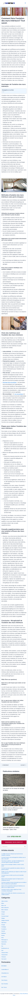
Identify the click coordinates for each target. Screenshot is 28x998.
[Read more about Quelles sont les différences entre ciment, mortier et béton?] (14, 799)
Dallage (3, 918)
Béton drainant (4, 909)
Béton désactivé (5, 907)
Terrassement (4, 954)
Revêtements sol (5, 948)
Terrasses (3, 956)
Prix (2, 946)
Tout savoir (3, 959)
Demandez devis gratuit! (14, 842)
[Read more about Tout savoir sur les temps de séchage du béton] (14, 780)
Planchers (3, 944)
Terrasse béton (4, 952)
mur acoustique (18, 394)
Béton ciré (3, 905)
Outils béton (4, 941)
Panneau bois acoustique (9, 382)
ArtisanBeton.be (5, 973)
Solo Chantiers (4, 983)
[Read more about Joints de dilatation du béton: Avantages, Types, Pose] (14, 819)
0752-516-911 (16, 836)
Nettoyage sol (4, 939)
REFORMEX (4, 965)
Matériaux (3, 933)
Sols (2, 950)
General (3, 931)
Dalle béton (3, 922)
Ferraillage (3, 926)
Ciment (3, 914)
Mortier (3, 935)
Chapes (3, 911)
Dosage (3, 924)
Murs (2, 937)
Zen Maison (4, 976)
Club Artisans (4, 980)
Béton (2, 903)
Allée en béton (4, 901)
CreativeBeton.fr (5, 969)
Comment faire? (4, 916)
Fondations (3, 929)
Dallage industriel (5, 920)
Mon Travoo (4, 987)
